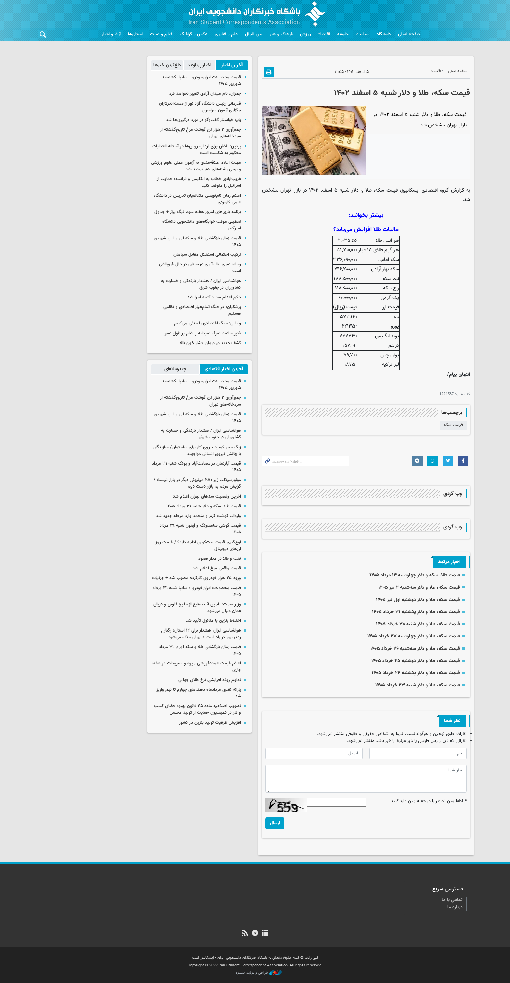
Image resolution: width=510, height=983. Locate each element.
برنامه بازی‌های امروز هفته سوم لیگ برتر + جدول (197, 212)
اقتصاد (324, 34)
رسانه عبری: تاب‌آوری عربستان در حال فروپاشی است (200, 267)
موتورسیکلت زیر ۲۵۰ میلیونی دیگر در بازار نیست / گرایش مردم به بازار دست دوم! (197, 483)
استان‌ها (135, 34)
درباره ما (455, 907)
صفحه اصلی (409, 34)
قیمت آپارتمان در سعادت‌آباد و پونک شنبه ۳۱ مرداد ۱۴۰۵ (196, 467)
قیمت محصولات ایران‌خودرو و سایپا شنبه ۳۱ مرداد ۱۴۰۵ (197, 591)
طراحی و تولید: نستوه (252, 973)
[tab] (232, 65)
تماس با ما (452, 900)
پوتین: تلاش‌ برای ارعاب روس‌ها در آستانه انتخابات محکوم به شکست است (196, 149)
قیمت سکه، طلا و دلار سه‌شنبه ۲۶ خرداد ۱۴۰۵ (415, 649)
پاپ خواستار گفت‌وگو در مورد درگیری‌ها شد (203, 120)
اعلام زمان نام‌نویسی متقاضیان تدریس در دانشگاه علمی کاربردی (197, 199)
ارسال (275, 823)
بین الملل (253, 34)
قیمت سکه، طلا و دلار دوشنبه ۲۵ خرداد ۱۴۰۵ (415, 661)
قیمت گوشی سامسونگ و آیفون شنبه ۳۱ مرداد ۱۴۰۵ (200, 529)
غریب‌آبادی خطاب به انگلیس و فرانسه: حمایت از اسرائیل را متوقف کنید (198, 182)
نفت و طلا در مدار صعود (219, 558)
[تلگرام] (254, 934)
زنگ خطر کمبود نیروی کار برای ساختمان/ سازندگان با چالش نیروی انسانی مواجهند (197, 450)
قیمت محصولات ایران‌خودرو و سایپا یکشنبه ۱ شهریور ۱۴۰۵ (202, 80)
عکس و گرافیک (193, 34)
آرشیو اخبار (111, 34)
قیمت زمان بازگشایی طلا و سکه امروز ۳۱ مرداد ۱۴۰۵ (200, 650)
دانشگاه (384, 34)
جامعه (342, 34)
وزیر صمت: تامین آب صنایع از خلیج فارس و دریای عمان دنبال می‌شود (197, 608)
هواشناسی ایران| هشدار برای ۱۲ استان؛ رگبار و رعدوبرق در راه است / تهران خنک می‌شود (201, 634)
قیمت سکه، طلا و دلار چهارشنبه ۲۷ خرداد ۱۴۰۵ (413, 636)
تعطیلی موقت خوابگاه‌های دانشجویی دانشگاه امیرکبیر (201, 225)
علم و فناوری (226, 34)
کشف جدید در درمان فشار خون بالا (210, 343)
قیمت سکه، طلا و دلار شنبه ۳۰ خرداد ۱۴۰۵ (418, 624)
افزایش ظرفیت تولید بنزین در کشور (210, 722)
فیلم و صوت (161, 34)
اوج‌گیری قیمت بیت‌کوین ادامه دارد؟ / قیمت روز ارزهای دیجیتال (198, 545)
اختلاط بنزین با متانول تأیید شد (213, 620)
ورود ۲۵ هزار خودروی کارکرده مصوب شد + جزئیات (196, 578)
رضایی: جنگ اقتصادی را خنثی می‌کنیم (207, 323)
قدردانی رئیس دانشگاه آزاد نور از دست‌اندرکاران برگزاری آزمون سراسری (200, 107)
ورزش (305, 34)
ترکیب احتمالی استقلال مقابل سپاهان (207, 254)
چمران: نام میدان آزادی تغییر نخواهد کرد (205, 93)
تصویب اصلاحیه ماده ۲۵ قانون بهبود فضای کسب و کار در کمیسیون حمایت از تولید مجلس (197, 709)
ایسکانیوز (410, 190)
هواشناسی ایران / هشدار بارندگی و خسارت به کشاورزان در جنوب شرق (201, 284)
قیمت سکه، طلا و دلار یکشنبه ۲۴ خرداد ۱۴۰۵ (416, 673)
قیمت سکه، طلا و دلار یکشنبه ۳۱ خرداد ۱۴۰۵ (416, 612)
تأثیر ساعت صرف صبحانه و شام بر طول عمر (203, 333)
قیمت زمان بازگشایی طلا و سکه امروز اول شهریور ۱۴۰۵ (197, 241)
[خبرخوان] (244, 934)
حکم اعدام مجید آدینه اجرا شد (214, 297)
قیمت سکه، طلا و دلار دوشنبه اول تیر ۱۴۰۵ (418, 600)
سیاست (362, 34)
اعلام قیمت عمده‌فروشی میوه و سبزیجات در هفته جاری (196, 666)
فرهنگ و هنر (281, 34)
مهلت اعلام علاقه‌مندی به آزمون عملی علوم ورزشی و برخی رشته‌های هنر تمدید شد (196, 166)
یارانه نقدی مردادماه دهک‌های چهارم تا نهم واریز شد (198, 693)
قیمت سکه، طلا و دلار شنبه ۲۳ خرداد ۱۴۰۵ (417, 685)
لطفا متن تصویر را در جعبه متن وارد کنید (429, 801)
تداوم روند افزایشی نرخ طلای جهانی (209, 680)
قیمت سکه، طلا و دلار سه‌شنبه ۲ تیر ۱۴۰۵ (419, 588)
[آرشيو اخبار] (265, 934)
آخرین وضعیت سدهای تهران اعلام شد (207, 496)
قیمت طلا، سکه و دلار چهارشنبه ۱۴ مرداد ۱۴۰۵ (414, 575)
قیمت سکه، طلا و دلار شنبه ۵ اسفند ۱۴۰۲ (402, 93)
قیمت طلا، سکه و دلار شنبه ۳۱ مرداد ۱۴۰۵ (203, 506)
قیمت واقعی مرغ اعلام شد (217, 568)
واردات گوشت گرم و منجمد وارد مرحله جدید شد (198, 515)
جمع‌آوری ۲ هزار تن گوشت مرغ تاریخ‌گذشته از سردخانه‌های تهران (200, 133)
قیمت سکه (453, 425)
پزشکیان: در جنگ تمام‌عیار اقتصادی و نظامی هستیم (202, 310)
